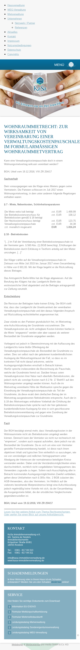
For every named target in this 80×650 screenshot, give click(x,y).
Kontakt (11, 36)
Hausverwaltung (16, 5)
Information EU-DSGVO (24, 606)
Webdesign (17, 644)
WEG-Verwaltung (16, 9)
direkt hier (56, 582)
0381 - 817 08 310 (24, 550)
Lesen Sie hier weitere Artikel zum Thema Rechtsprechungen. (37, 511)
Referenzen (21, 27)
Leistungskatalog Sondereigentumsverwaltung (35, 627)
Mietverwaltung (15, 14)
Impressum (13, 41)
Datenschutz (14, 49)
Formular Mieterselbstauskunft (27, 617)
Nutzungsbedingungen (19, 45)
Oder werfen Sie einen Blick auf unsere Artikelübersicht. (34, 514)
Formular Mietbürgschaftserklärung (29, 611)
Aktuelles (12, 32)
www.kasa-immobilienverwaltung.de (26, 560)
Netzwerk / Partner (25, 23)
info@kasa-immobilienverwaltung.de (26, 558)
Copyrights (13, 54)
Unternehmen (14, 18)
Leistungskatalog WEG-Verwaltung (29, 632)
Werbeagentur (33, 644)
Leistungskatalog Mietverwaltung (28, 622)
